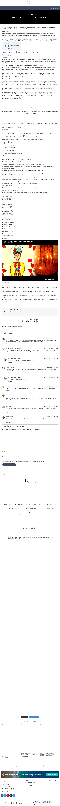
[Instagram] (55, 8)
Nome (4, 447)
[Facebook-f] (49, 8)
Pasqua (54, 40)
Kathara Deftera (6, 35)
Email (4, 451)
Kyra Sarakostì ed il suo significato (11, 43)
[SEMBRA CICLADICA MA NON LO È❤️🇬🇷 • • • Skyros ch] (49, 561)
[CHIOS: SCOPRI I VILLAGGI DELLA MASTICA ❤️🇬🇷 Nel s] (30, 622)
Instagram (22, 299)
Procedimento (9, 48)
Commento (5, 431)
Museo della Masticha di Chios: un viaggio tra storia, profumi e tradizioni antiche (29, 754)
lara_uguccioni (9, 395)
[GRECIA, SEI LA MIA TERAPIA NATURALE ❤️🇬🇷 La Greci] (49, 615)
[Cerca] (56, 474)
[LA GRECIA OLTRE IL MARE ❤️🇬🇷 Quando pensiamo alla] (11, 564)
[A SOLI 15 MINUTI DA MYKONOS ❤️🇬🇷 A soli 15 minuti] (11, 683)
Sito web (4, 456)
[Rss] (35, 531)
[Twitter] (51, 8)
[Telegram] (57, 8)
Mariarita (8, 367)
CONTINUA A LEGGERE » (25, 756)
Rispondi (8, 343)
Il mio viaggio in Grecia (14, 287)
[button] (1, 8)
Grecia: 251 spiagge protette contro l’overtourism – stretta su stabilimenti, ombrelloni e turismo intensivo (47, 754)
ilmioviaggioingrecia (12, 358)
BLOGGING (30, 14)
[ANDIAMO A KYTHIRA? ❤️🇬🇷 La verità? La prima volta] (30, 669)
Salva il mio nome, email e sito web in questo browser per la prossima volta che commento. (24, 461)
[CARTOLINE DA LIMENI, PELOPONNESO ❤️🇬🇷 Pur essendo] (49, 677)
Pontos (38, 95)
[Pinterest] (53, 8)
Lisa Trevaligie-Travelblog (12, 348)
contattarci (6, 293)
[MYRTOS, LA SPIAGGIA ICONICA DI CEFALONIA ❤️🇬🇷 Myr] (11, 620)
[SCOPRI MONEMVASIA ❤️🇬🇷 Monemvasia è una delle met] (30, 567)
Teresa (7, 338)
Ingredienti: (8, 46)
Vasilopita (14, 86)
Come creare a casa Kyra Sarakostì (11, 45)
